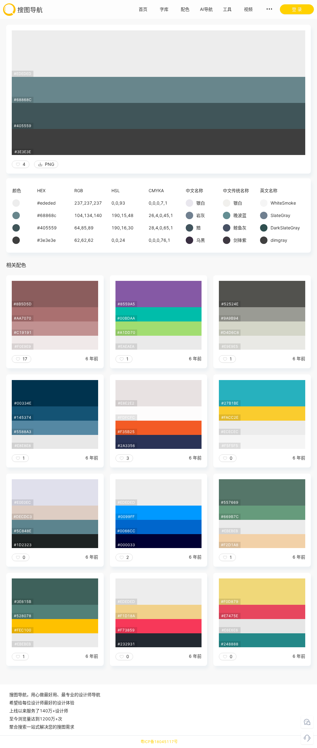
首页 (143, 9)
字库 (164, 9)
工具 (227, 9)
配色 (185, 9)
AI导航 (206, 9)
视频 (248, 9)
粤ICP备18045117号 (159, 741)
